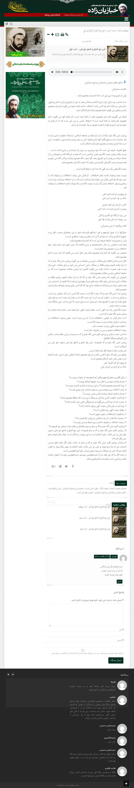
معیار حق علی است (85, 492)
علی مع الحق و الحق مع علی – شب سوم (94, 518)
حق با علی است (91, 488)
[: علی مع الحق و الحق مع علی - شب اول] (57, 34)
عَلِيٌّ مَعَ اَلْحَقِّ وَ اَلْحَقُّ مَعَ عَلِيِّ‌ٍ (94, 31)
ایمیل (119, 640)
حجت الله (104, 488)
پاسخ (119, 581)
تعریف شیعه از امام (118, 488)
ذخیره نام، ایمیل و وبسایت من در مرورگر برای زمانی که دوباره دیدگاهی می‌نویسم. (87, 653)
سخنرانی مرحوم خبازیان (73, 488)
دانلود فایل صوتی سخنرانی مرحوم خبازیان (104, 83)
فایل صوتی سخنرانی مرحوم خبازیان (110, 492)
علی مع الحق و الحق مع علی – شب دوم (95, 529)
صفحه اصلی (111, 31)
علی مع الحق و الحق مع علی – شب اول (87, 49)
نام (120, 630)
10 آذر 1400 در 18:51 (102, 556)
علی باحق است (54, 488)
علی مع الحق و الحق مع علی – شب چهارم (94, 507)
